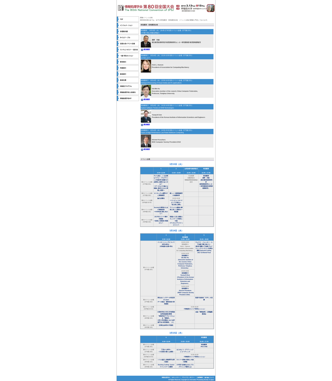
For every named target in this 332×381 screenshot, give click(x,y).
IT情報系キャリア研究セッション (194, 309)
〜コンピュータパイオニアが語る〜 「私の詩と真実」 (176, 202)
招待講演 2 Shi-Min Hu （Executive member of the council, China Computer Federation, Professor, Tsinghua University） (185, 262)
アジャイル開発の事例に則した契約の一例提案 (176, 209)
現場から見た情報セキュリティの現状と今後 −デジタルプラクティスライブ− (176, 221)
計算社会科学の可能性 (166, 325)
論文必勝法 (161, 198)
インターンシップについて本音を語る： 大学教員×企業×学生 (166, 244)
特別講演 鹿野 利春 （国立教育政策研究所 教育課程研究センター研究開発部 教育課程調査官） (206, 182)
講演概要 (147, 49)
